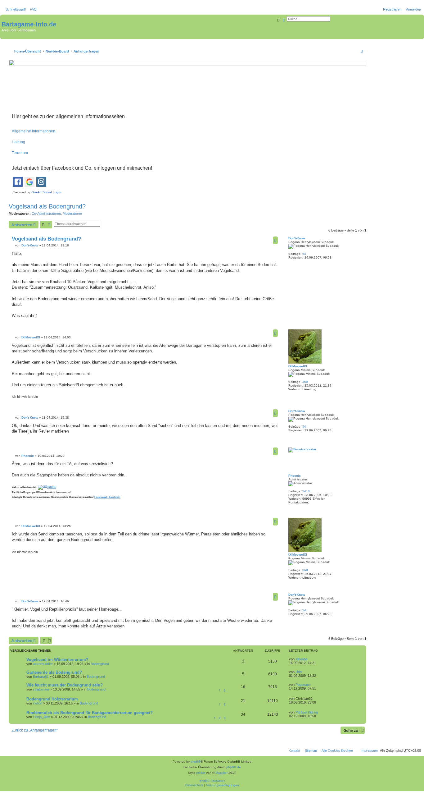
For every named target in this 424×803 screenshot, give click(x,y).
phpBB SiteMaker (212, 780)
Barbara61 (41, 676)
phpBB (196, 761)
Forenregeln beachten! (107, 497)
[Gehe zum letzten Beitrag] (310, 659)
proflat (200, 772)
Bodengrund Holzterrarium (52, 699)
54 (304, 253)
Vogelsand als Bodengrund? (47, 206)
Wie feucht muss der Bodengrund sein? (64, 685)
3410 (306, 491)
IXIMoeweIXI (297, 366)
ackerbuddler (43, 664)
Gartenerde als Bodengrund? (54, 672)
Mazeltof (221, 772)
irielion (37, 703)
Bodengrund (100, 664)
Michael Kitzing (306, 712)
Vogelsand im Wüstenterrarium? (57, 659)
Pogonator (303, 684)
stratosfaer (41, 689)
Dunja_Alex (41, 717)
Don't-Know (296, 238)
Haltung (18, 142)
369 (305, 381)
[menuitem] (32, 9)
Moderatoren (72, 213)
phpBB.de (233, 767)
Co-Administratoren (46, 213)
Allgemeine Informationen (33, 131)
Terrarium (20, 153)
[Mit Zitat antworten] (275, 240)
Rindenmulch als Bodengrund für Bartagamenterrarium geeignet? (89, 712)
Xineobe (301, 659)
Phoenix (294, 475)
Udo (298, 672)
